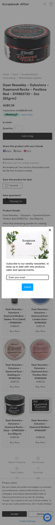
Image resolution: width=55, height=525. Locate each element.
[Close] (50, 230)
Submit (27, 287)
